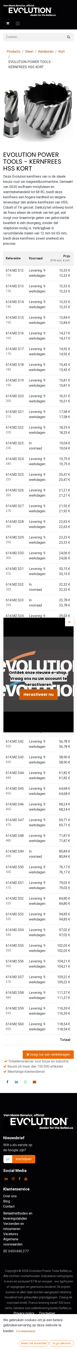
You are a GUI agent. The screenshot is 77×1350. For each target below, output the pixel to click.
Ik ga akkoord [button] (62, 1343)
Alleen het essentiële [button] (34, 1343)
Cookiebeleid (25, 1331)
